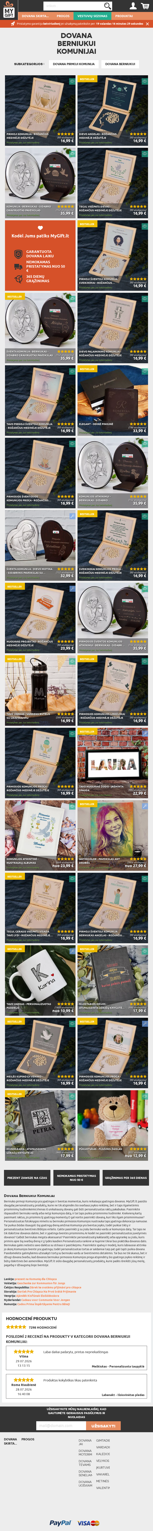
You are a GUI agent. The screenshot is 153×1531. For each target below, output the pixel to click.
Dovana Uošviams (85, 1483)
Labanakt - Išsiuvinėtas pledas (123, 1395)
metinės (102, 1481)
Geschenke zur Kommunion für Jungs (41, 1283)
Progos (63, 16)
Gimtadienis (103, 1440)
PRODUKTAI (124, 16)
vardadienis (103, 1447)
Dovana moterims (85, 1452)
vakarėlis (103, 1474)
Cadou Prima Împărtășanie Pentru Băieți (43, 1304)
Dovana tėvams (85, 1462)
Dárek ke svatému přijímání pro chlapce (55, 1288)
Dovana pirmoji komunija (74, 64)
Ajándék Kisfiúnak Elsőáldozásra (37, 1296)
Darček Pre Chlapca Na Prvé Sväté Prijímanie (46, 1292)
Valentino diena (103, 1489)
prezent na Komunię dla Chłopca (36, 1279)
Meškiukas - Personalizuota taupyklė (118, 1367)
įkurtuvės (103, 1467)
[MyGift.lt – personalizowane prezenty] (9, 10)
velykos (102, 1460)
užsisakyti (103, 1426)
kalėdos (103, 1454)
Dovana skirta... (35, 16)
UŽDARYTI (147, 24)
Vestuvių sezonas (92, 16)
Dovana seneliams (85, 1473)
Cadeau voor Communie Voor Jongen (45, 1300)
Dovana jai (85, 1442)
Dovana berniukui (120, 64)
